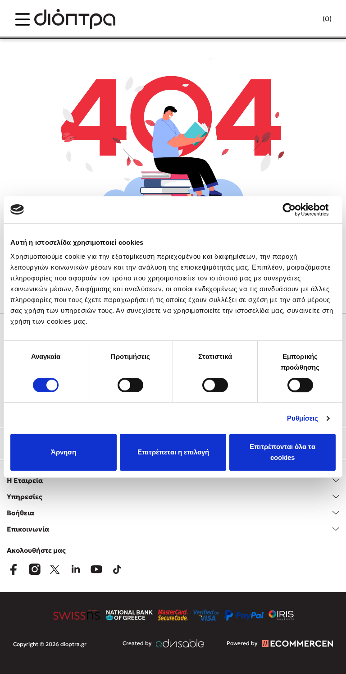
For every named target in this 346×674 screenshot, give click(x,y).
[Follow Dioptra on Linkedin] (75, 569)
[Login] (309, 19)
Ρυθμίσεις (303, 418)
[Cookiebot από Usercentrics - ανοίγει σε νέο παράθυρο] (296, 209)
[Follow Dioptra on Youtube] (96, 569)
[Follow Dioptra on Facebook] (13, 569)
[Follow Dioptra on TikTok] (117, 569)
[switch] (130, 385)
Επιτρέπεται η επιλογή (173, 452)
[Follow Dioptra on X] (55, 569)
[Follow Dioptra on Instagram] (34, 569)
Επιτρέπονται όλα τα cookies (282, 452)
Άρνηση (63, 452)
